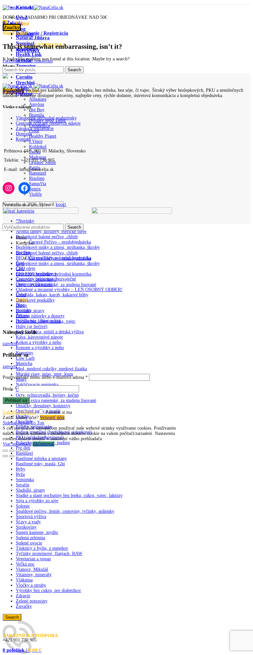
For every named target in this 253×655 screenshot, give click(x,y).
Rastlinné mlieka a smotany (41, 458)
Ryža (20, 474)
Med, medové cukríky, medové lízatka (51, 368)
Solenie (23, 506)
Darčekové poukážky (35, 300)
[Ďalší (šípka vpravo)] (11, 456)
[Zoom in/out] (25, 451)
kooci (61, 204)
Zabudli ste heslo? (19, 412)
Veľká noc (25, 564)
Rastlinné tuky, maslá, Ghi (40, 463)
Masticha (24, 363)
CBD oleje (25, 268)
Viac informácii (17, 444)
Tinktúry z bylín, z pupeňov (42, 548)
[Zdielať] (11, 451)
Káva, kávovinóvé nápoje (39, 337)
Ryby (20, 469)
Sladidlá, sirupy (30, 490)
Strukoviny (26, 527)
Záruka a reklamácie (35, 128)
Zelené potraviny (31, 601)
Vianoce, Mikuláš (32, 569)
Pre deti (23, 447)
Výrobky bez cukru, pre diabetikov (48, 590)
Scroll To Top (31, 422)
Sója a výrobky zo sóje (37, 500)
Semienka (25, 479)
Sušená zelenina (30, 537)
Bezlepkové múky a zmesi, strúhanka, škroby (58, 247)
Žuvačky (24, 606)
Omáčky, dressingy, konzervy (43, 405)
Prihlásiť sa (16, 400)
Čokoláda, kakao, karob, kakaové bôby (52, 294)
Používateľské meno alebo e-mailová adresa (45, 377)
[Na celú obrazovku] (18, 451)
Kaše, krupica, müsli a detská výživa (50, 331)
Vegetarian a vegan (33, 558)
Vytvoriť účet (52, 417)
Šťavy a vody (28, 521)
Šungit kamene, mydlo (37, 532)
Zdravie (23, 595)
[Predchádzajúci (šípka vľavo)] (5, 456)
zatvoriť (10, 343)
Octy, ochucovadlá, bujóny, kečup (47, 395)
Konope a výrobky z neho (40, 347)
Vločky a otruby (31, 585)
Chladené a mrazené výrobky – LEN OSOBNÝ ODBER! (69, 289)
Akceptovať (43, 444)
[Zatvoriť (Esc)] (5, 451)
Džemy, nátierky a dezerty (40, 315)
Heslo (10, 388)
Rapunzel (24, 453)
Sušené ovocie (29, 542)
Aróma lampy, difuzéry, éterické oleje (51, 231)
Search (12, 617)
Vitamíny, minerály (34, 574)
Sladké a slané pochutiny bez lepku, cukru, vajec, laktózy (69, 495)
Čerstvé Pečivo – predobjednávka (60, 242)
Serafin (22, 484)
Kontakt (23, 139)
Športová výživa (31, 516)
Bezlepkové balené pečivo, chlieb (47, 236)
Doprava (24, 133)
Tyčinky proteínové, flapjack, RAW (49, 553)
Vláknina (24, 579)
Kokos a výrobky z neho (38, 342)
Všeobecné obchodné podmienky (46, 117)
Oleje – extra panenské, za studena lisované (56, 400)
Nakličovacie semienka (37, 384)
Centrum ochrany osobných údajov (48, 123)
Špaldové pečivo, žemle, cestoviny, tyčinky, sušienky (65, 511)
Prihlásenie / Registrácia (38, 320)
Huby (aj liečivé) (31, 326)
